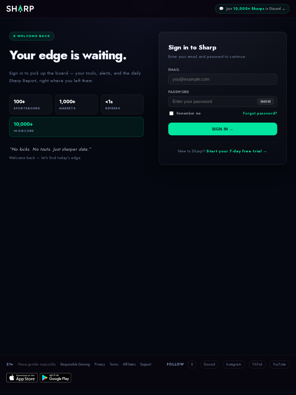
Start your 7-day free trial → (236, 151)
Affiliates (129, 364)
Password (178, 92)
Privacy (100, 364)
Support (145, 364)
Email (174, 69)
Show (265, 101)
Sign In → (223, 129)
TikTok (257, 364)
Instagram (233, 364)
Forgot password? (260, 113)
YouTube (279, 364)
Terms (114, 364)
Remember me (189, 113)
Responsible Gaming (75, 364)
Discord (209, 364)
